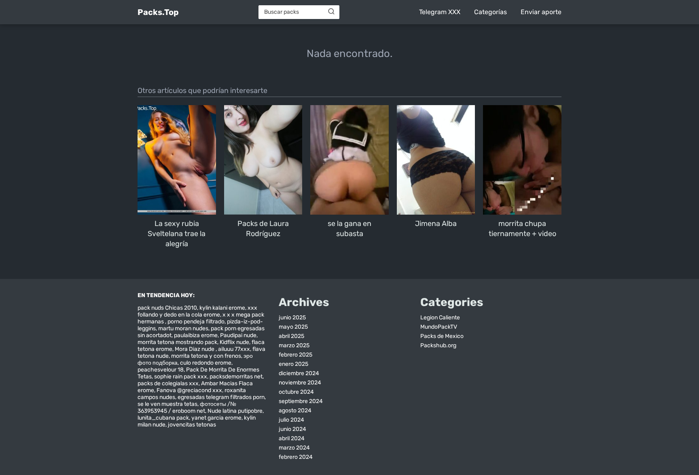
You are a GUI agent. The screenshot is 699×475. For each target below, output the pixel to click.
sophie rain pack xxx (180, 376)
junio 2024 (292, 429)
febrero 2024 (296, 457)
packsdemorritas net (236, 376)
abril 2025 (291, 336)
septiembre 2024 (301, 401)
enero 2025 (293, 364)
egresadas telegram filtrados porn (221, 397)
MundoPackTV (438, 326)
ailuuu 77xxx (234, 349)
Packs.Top (158, 12)
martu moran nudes (183, 328)
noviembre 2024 (300, 382)
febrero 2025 (295, 354)
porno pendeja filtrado (196, 321)
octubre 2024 (296, 391)
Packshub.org (438, 345)
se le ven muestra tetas (167, 404)
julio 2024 (291, 419)
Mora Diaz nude (195, 349)
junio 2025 (292, 317)
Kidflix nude (234, 342)
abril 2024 (292, 438)
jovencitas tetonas (192, 424)
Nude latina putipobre (235, 410)
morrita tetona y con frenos (206, 356)
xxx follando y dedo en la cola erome (197, 311)
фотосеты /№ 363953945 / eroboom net (187, 407)
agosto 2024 (295, 410)
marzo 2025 (294, 345)
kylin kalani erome (222, 307)
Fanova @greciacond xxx (189, 390)
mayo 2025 (293, 326)
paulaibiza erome (196, 335)
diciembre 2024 (299, 373)
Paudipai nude (238, 335)
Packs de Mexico (442, 336)
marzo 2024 (294, 447)
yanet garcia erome (216, 417)
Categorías (490, 12)
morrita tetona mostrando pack (177, 342)
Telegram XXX (439, 12)
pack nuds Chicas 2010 (167, 307)
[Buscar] (331, 11)
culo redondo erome (205, 362)
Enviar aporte (541, 12)
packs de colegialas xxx (168, 383)
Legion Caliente (440, 317)
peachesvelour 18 (161, 369)
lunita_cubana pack (163, 417)
